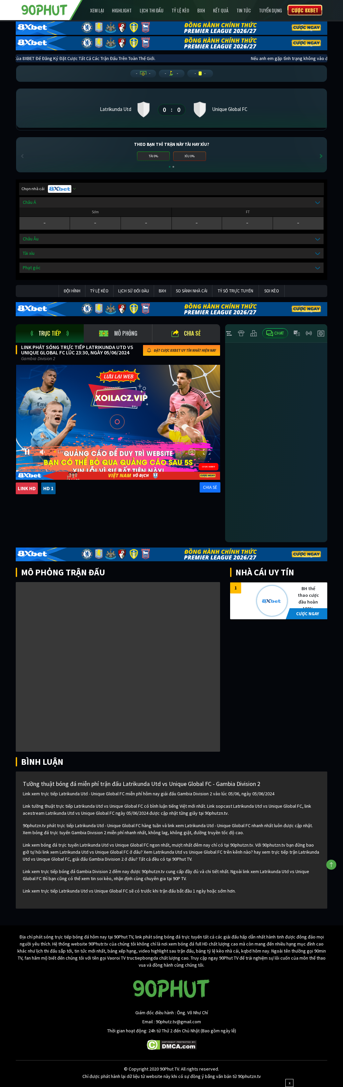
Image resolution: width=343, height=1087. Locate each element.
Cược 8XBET (304, 10)
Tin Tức (243, 10)
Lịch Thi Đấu (151, 10)
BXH (201, 10)
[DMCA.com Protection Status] (172, 1044)
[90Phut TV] (44, 9)
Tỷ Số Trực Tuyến (235, 291)
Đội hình (72, 291)
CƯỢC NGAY (307, 614)
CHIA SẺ (210, 487)
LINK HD (27, 488)
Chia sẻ (192, 333)
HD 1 (48, 488)
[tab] (50, 333)
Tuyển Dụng (270, 10)
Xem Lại (97, 10)
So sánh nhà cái (191, 291)
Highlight (122, 10)
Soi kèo (271, 291)
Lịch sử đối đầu (133, 291)
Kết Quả (220, 10)
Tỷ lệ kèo (180, 10)
